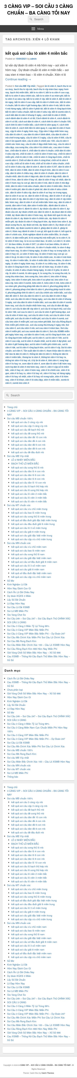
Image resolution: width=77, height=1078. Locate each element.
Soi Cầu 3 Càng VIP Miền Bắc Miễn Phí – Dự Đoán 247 (36, 633)
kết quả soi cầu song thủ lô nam (28, 554)
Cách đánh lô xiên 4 (46, 118)
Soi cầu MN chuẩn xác (19, 543)
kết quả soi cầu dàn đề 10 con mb (29, 437)
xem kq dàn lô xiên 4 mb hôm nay (22, 366)
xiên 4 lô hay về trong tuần (40, 376)
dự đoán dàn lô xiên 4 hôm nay (27, 215)
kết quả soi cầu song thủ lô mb (27, 467)
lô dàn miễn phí (20, 237)
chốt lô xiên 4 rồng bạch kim (47, 157)
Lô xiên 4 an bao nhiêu (48, 244)
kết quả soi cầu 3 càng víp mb (27, 422)
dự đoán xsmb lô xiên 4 (28, 228)
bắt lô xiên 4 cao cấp (25, 102)
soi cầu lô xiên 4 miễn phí (27, 318)
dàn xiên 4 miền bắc (37, 205)
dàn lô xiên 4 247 (48, 166)
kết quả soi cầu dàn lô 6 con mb (28, 475)
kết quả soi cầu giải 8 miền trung (28, 531)
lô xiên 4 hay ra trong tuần (54, 250)
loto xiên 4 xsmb (22, 282)
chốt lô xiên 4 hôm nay (45, 153)
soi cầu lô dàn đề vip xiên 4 (26, 308)
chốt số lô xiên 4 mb (25, 163)
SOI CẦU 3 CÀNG (16, 622)
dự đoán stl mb (30, 224)
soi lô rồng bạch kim (55, 334)
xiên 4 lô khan (17, 379)
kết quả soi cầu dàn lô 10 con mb (28, 482)
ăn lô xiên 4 (50, 86)
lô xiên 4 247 (29, 244)
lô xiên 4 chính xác (25, 247)
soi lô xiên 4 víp (52, 347)
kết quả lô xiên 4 (52, 231)
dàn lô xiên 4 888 (18, 169)
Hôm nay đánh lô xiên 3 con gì (28, 231)
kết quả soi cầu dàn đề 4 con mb (28, 441)
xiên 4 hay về (17, 370)
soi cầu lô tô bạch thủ (51, 308)
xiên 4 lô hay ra (18, 373)
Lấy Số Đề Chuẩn (16, 599)
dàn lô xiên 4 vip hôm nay (35, 198)
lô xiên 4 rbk (64, 263)
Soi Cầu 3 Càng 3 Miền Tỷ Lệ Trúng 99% (28, 626)
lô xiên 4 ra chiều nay (46, 263)
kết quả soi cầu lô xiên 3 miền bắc (29, 497)
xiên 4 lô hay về (34, 373)
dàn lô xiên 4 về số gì (60, 195)
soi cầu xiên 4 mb (26, 328)
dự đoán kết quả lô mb (55, 215)
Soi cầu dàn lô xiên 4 (30, 295)
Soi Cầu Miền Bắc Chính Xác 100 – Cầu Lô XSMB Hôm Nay (38, 645)
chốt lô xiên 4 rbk (23, 157)
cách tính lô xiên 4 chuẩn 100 (56, 121)
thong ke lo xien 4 (31, 357)
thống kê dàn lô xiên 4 (41, 353)
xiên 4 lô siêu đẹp (34, 379)
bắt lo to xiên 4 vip (36, 98)
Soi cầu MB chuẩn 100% (20, 418)
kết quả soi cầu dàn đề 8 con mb (28, 448)
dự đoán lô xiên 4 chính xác (34, 218)
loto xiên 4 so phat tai (43, 279)
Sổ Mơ (10, 580)
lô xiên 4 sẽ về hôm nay (42, 266)
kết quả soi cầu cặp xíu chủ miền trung (31, 539)
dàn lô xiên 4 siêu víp (20, 192)
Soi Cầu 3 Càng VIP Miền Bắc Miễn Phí (28, 629)
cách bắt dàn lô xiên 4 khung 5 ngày (23, 115)
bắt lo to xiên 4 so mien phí (49, 95)
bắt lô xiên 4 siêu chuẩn (17, 111)
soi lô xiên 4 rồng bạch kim (30, 347)
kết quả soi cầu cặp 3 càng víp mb (29, 426)
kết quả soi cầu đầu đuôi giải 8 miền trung (33, 524)
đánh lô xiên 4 (32, 208)
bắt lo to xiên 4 (37, 92)
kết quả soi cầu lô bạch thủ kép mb (29, 486)
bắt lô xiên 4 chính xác (47, 102)
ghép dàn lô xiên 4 (50, 228)
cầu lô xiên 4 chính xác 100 (41, 140)
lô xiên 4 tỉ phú (52, 270)
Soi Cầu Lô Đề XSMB (18, 607)
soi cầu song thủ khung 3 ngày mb (47, 324)
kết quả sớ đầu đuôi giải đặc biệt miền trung (34, 520)
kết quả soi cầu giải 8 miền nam (27, 569)
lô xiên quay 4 (32, 273)
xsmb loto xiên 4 (21, 383)
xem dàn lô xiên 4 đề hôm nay (56, 363)
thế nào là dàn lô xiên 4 (16, 353)
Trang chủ (12, 407)
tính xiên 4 (53, 360)
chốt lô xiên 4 (26, 153)
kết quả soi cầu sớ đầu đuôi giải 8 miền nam (34, 561)
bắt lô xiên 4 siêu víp (40, 111)
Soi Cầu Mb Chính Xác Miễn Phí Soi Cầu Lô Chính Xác (36, 637)
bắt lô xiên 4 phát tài (33, 108)
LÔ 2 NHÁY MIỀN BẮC (23, 459)
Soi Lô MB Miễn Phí (17, 611)
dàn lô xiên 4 (32, 166)
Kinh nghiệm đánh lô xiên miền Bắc (41, 234)
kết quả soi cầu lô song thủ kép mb (29, 490)
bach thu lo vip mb (23, 89)
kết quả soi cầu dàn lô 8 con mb (28, 478)
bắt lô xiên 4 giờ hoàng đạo (28, 105)
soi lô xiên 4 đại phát (56, 341)
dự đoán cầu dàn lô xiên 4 (53, 208)
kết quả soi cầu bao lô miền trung (28, 512)
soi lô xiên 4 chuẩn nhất (33, 341)
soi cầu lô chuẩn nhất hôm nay (30, 305)
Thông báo (12, 776)
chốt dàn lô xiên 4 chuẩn (41, 150)
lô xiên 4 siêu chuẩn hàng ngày (28, 270)
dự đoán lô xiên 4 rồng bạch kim (31, 221)
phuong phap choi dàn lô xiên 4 (28, 289)
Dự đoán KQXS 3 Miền (19, 596)
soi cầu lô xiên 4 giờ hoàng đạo (50, 311)
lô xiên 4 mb (23, 257)
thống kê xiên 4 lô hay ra (53, 357)
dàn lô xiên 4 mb (39, 182)
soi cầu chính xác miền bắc (49, 292)
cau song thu (21, 147)
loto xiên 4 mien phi (21, 279)
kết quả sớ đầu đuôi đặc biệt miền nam (31, 573)
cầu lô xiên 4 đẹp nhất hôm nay (41, 144)
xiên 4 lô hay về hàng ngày (57, 373)
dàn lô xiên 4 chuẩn (44, 173)
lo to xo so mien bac (34, 240)
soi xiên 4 (17, 350)
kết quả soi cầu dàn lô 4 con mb (28, 471)
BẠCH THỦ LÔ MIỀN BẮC (25, 463)
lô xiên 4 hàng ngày (30, 250)
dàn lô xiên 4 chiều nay (21, 173)
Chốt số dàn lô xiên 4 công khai (34, 160)
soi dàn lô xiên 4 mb (34, 334)
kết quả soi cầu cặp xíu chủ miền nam (31, 577)
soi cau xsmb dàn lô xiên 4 (35, 331)
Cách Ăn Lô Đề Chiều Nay (20, 592)
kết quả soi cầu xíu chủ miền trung (29, 509)
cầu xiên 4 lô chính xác (40, 147)
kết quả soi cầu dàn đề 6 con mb (28, 444)
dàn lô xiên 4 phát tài (32, 189)
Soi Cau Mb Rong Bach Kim (21, 641)
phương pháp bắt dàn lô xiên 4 (33, 286)
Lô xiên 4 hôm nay (29, 253)
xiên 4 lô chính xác (50, 370)
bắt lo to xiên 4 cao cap (57, 92)
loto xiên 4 (44, 276)
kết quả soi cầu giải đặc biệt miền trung (31, 535)
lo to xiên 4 (61, 237)
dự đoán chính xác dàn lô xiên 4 (35, 211)
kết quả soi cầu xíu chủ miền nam (29, 546)
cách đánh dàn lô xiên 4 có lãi (20, 118)
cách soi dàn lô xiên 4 (29, 121)
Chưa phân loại (15, 689)
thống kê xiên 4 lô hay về (17, 360)
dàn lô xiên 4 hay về (27, 179)
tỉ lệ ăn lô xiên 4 (39, 360)
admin (33, 58)
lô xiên (49, 240)
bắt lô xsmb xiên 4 (61, 111)
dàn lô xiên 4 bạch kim (39, 169)
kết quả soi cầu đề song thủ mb (27, 433)
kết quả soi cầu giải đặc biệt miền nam (31, 558)
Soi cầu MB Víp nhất (25, 86)
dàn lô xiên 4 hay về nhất (50, 179)
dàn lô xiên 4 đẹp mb (28, 176)
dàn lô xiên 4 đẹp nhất (51, 176)
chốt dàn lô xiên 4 (19, 150)
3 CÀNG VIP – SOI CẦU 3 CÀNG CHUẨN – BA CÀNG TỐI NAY (38, 9)
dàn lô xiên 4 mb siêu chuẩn (25, 186)
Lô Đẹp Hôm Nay (16, 603)
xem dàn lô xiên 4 (31, 363)
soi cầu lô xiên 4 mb (38, 315)
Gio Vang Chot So (16, 614)
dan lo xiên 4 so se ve (16, 195)
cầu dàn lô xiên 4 (13, 134)
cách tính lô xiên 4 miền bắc (19, 124)
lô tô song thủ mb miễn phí (42, 237)
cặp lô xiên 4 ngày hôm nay (24, 131)
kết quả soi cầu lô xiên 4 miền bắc (36, 53)
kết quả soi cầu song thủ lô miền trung (31, 516)
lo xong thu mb (59, 273)
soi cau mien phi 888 (40, 321)
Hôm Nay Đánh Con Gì (19, 588)
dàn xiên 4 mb (19, 205)
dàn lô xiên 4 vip (13, 198)
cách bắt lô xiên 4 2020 (54, 115)
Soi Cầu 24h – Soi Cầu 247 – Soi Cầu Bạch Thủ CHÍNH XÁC (38, 618)
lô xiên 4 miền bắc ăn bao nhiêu (45, 260)
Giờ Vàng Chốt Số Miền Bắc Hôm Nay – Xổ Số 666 (34, 652)
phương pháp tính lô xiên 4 (21, 292)
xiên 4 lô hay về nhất (15, 376)
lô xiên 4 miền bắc (19, 260)
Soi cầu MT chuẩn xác (19, 505)
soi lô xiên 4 (38, 337)
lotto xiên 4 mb (51, 282)
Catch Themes (48, 1073)
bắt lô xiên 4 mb (51, 105)
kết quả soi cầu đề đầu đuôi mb (27, 452)
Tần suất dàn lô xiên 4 (34, 350)
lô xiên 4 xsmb (16, 273)
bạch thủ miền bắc (19, 92)
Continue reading (18, 79)
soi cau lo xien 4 (25, 311)
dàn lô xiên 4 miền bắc (51, 186)
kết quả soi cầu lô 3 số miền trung (29, 528)
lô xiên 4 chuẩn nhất (46, 247)
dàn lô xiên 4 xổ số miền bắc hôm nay (38, 202)
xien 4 (43, 366)
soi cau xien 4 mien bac (47, 328)
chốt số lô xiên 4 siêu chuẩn (50, 163)
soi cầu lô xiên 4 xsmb (53, 318)
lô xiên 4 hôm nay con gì (51, 253)
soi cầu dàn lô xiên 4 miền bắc (28, 302)
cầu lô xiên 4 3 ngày (36, 137)
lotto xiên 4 (37, 282)
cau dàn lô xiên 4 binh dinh (36, 134)
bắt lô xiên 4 (52, 98)
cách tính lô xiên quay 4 (46, 124)
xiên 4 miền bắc (52, 379)
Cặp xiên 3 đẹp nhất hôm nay (53, 131)
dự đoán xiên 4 (46, 224)
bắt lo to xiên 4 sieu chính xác (20, 95)
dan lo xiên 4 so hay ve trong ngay (49, 192)
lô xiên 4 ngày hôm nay (23, 263)
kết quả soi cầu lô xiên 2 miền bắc (29, 494)
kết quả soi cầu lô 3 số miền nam (28, 565)
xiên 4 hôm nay (32, 370)
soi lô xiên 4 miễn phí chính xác (45, 344)
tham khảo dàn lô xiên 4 (59, 350)
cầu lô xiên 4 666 (55, 137)
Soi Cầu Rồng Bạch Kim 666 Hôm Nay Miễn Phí (32, 648)
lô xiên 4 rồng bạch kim (17, 266)
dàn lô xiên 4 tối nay (38, 195)
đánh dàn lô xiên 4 (58, 205)
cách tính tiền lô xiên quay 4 (33, 127)
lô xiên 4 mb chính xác (41, 257)
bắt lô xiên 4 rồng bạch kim (57, 108)
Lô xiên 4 (57, 240)
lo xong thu (45, 273)
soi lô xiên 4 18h (53, 337)
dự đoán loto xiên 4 (58, 221)
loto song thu (31, 276)
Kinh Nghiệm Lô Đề (17, 584)
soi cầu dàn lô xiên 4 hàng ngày (27, 299)
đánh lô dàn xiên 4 (14, 208)
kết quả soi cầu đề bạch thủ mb (27, 429)
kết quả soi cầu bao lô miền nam (28, 550)
